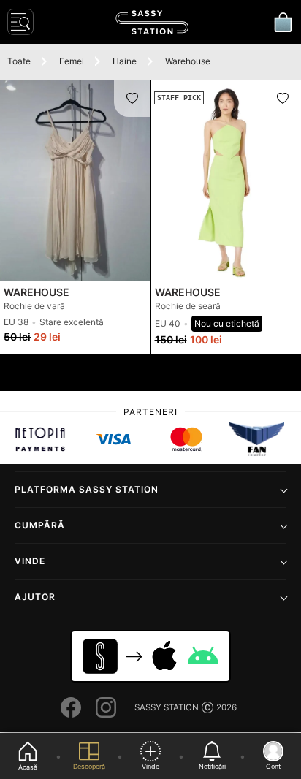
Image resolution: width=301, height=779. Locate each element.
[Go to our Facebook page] (70, 707)
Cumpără (40, 525)
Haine (125, 61)
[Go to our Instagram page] (105, 707)
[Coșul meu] (282, 22)
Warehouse (187, 61)
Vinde (30, 560)
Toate (19, 61)
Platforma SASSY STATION (87, 489)
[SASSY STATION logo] (151, 22)
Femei (71, 61)
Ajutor (35, 596)
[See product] (75, 180)
